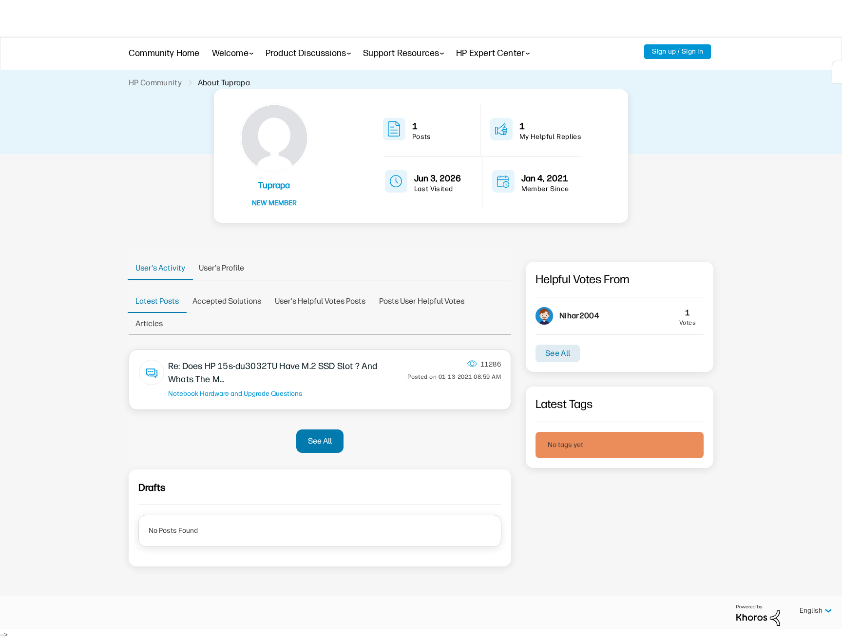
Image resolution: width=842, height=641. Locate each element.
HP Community (155, 82)
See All (320, 441)
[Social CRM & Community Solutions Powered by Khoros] (758, 615)
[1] (837, 72)
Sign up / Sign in (677, 51)
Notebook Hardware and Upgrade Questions (235, 393)
